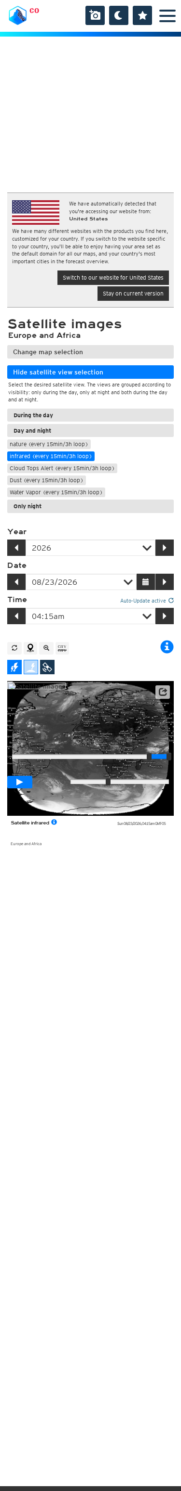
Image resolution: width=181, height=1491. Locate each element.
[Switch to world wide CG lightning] (31, 667)
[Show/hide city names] (62, 648)
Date (17, 565)
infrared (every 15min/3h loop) (51, 456)
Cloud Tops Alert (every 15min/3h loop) (62, 468)
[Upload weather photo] (95, 15)
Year (17, 531)
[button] (162, 692)
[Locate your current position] (30, 648)
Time (17, 599)
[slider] (169, 756)
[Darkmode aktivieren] (118, 15)
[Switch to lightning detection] (14, 667)
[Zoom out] (46, 648)
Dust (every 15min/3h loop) (47, 480)
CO (34, 10)
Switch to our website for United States (113, 277)
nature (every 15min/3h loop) (49, 444)
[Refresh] (14, 648)
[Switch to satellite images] (47, 667)
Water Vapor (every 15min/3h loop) (56, 492)
